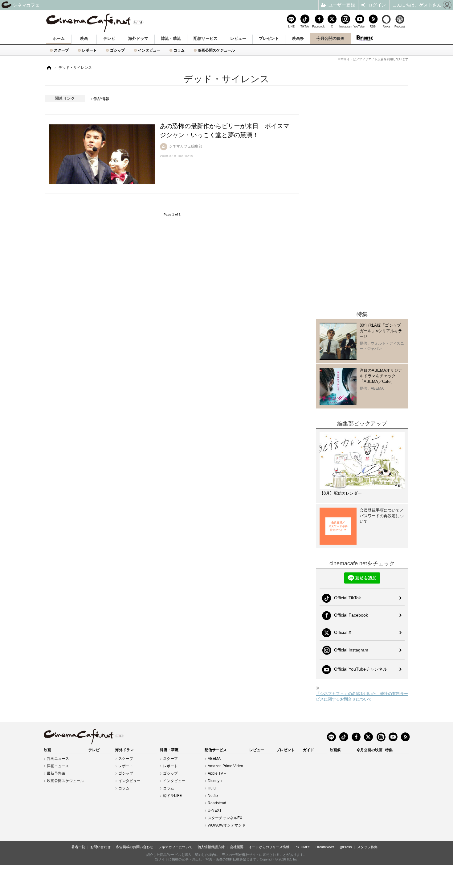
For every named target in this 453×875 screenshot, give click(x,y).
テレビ (109, 38)
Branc (364, 38)
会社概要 (236, 847)
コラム (179, 50)
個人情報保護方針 (211, 847)
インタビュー (149, 50)
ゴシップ (117, 50)
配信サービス (206, 38)
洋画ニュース (58, 766)
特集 (389, 750)
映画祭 (298, 38)
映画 (84, 38)
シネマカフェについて (175, 847)
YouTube (359, 26)
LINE (291, 26)
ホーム (59, 38)
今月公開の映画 (330, 38)
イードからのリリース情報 (269, 847)
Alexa (386, 26)
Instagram (345, 26)
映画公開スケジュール (216, 50)
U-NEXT (215, 810)
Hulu (212, 788)
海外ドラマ (138, 38)
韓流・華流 (171, 38)
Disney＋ (215, 781)
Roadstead (217, 803)
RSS (373, 26)
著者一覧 (78, 847)
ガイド (308, 750)
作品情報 (101, 98)
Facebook (318, 26)
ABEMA (214, 758)
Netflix (213, 795)
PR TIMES (302, 847)
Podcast (399, 26)
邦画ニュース (58, 758)
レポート (89, 50)
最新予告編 (56, 773)
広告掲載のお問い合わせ (134, 847)
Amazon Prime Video (225, 766)
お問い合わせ (100, 847)
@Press (346, 847)
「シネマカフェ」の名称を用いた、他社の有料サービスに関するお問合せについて (362, 696)
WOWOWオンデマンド (227, 825)
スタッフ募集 (367, 847)
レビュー (238, 38)
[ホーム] (49, 67)
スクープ (61, 50)
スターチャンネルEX (225, 818)
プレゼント (269, 38)
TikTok (304, 26)
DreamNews (325, 847)
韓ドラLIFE (172, 795)
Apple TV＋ (217, 773)
